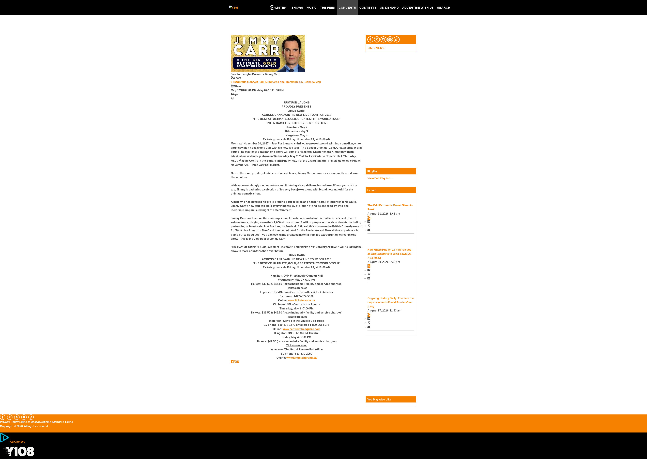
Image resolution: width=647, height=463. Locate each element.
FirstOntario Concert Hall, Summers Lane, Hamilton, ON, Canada (273, 81)
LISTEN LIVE (376, 47)
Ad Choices (17, 441)
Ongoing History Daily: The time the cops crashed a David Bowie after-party (390, 302)
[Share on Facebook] (232, 361)
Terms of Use (27, 421)
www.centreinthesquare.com (301, 329)
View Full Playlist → (380, 178)
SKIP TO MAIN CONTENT (72, 5)
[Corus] (1, 429)
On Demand (389, 7)
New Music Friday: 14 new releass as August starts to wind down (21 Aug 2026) (389, 253)
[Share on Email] (237, 361)
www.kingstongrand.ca (301, 357)
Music (312, 7)
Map (318, 81)
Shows (297, 7)
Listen (280, 7)
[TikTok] (397, 39)
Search (443, 7)
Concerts (347, 7)
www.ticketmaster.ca (301, 300)
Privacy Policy (9, 421)
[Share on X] (235, 361)
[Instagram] (383, 39)
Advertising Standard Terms (54, 421)
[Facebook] (370, 39)
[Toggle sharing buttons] (368, 218)
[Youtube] (390, 39)
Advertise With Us (418, 7)
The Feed (327, 7)
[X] (377, 39)
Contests (367, 7)
